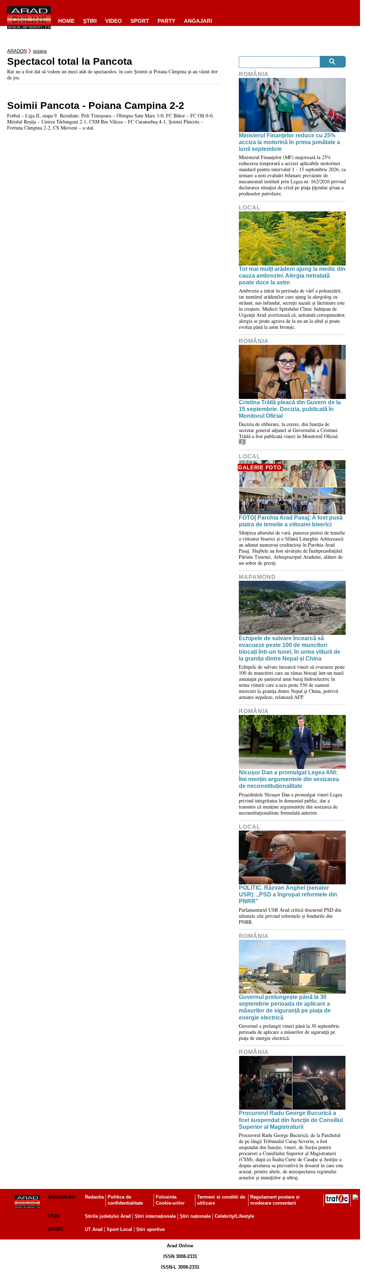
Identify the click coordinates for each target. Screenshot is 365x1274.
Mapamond (257, 577)
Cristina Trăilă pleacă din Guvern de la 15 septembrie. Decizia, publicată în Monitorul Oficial (290, 409)
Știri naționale (195, 1216)
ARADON (17, 51)
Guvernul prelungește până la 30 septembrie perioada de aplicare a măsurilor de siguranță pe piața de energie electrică (285, 1007)
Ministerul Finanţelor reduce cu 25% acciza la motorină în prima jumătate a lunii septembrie (289, 142)
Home (66, 21)
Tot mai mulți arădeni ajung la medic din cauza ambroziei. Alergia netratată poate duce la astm (292, 275)
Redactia (94, 1197)
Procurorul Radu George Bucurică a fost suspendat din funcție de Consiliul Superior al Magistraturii (291, 1120)
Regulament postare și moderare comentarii (275, 1200)
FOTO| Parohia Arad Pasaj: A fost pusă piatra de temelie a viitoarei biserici (291, 521)
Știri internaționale (155, 1216)
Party (166, 21)
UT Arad (94, 1229)
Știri (53, 1216)
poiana (40, 51)
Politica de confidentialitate (125, 1200)
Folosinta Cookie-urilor (170, 1200)
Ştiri (90, 21)
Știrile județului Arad (108, 1216)
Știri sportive (150, 1229)
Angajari (198, 21)
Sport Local (119, 1229)
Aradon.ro (61, 1197)
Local (250, 208)
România (254, 74)
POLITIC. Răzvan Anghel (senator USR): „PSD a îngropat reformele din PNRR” (288, 894)
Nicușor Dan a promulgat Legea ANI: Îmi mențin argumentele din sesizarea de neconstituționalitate (289, 779)
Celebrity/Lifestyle (234, 1216)
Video (113, 21)
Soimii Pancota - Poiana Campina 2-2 (95, 105)
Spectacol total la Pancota (69, 61)
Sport (139, 21)
